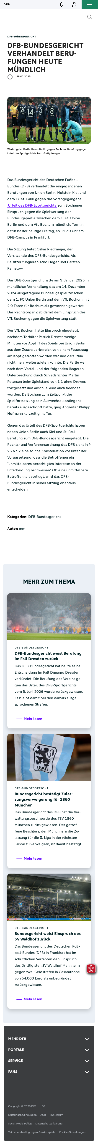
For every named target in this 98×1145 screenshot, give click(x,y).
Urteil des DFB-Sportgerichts (32, 205)
